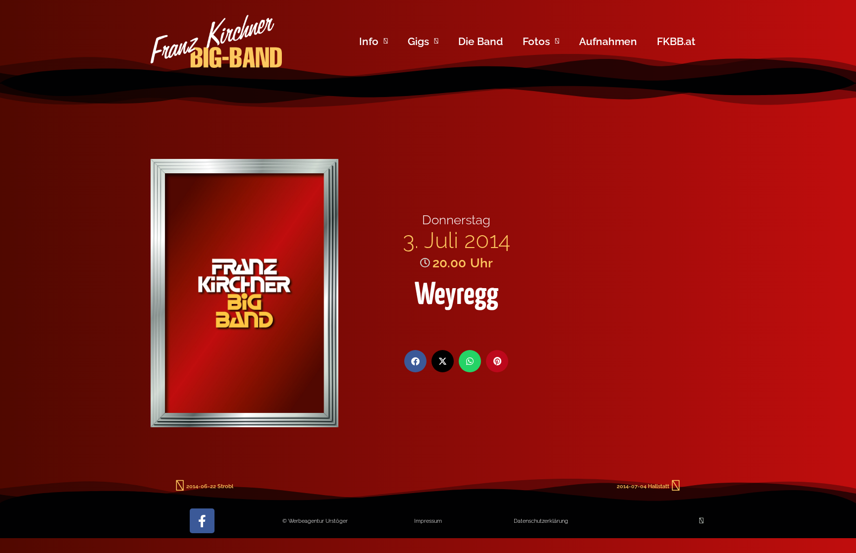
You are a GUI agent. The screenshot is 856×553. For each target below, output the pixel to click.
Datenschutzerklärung (541, 520)
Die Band (480, 41)
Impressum (428, 520)
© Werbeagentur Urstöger (315, 520)
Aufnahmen (608, 41)
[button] (415, 361)
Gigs (418, 41)
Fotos (536, 41)
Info (368, 41)
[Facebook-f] (202, 520)
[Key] (701, 521)
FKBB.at (676, 41)
